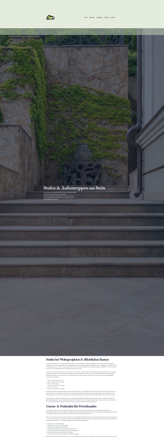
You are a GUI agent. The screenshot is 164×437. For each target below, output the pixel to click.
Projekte (106, 17)
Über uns (91, 17)
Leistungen (99, 17)
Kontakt (113, 17)
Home (86, 17)
